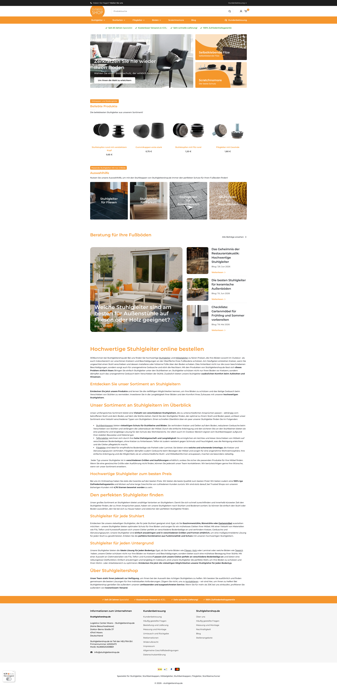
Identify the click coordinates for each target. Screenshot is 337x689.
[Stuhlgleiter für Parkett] (149, 201)
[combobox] (172, 11)
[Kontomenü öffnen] (241, 11)
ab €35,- (151, 599)
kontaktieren (192, 581)
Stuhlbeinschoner (211, 676)
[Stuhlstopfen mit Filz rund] (188, 131)
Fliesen (187, 550)
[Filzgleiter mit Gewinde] (228, 131)
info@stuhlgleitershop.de (106, 652)
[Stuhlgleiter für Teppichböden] (228, 201)
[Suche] (230, 11)
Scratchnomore (176, 20)
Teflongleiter (102, 438)
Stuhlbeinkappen (104, 425)
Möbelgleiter (181, 358)
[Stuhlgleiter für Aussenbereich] (188, 201)
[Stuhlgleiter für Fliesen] (109, 201)
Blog (193, 20)
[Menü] (13, 672)
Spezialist (117, 599)
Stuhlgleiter (164, 358)
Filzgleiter (101, 447)
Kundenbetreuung (236, 3)
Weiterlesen (217, 272)
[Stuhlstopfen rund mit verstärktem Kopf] (109, 131)
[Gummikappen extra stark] (149, 131)
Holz (194, 550)
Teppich (239, 550)
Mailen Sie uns (116, 3)
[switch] (8, 679)
